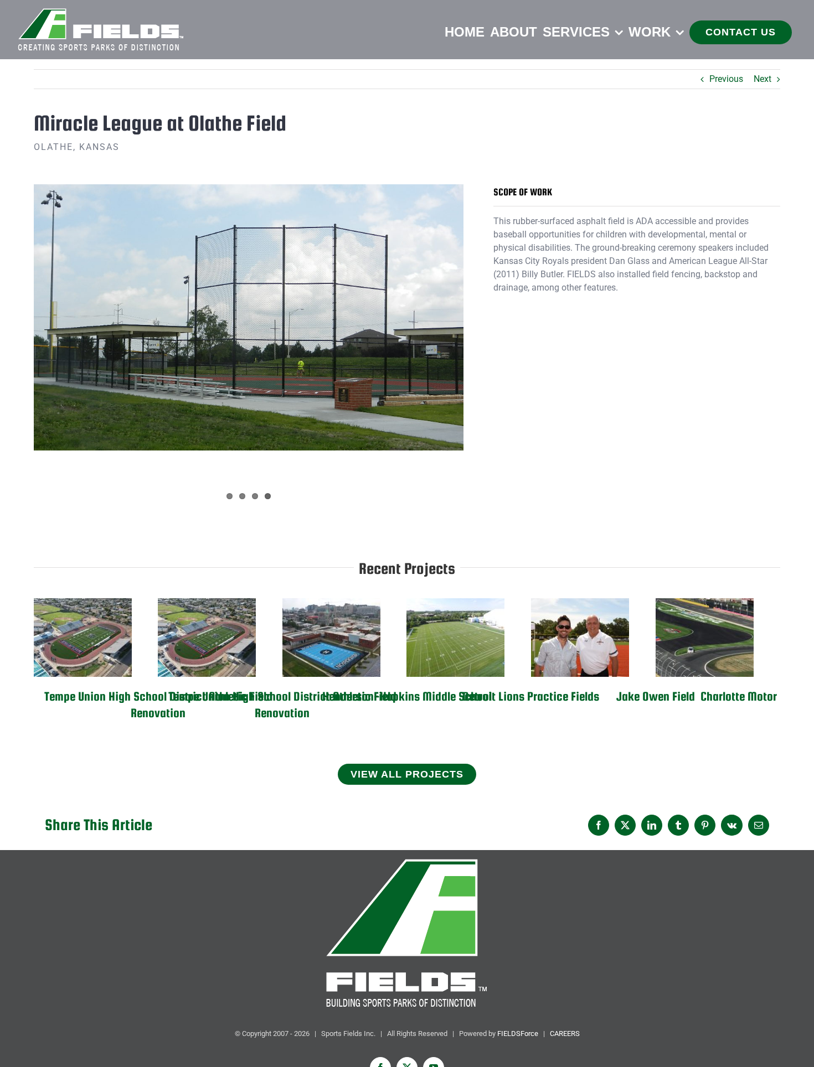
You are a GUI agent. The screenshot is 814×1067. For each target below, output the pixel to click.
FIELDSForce (517, 1033)
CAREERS (565, 1033)
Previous (726, 79)
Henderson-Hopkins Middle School (331, 638)
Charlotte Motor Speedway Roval (704, 638)
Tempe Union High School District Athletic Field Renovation (83, 638)
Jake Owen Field (580, 638)
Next (762, 79)
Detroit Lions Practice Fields (455, 638)
